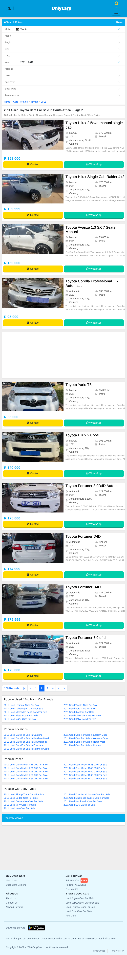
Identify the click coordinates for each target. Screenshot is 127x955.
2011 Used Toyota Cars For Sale (81, 705)
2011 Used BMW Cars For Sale (80, 719)
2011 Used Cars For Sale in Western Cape (86, 738)
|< (24, 688)
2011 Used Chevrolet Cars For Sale (82, 715)
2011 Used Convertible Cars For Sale (23, 801)
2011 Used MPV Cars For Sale (20, 804)
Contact (34, 164)
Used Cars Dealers (16, 884)
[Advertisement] (63, 355)
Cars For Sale (20, 101)
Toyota (34, 101)
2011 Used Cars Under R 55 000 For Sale (26, 775)
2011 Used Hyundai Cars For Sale (22, 705)
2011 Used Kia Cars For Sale (79, 712)
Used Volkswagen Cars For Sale (82, 902)
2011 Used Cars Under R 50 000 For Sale (85, 771)
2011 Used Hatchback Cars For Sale (83, 801)
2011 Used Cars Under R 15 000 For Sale (26, 764)
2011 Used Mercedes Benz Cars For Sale (25, 712)
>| (64, 688)
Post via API (71, 889)
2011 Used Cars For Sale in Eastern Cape (85, 734)
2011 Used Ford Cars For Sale (80, 708)
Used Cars (11, 880)
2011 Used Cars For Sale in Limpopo (83, 745)
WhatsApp (95, 164)
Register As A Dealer (76, 884)
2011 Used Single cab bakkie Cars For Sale (86, 798)
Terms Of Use (98, 951)
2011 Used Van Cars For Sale (19, 808)
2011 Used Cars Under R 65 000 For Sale (26, 778)
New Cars (70, 915)
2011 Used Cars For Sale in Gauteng (23, 734)
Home (7, 101)
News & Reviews (14, 907)
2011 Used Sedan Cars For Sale (21, 798)
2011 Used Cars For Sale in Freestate (23, 745)
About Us (11, 898)
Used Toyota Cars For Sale (79, 898)
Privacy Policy (117, 951)
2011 (43, 101)
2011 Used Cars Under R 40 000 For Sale (85, 768)
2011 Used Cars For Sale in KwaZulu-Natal (26, 738)
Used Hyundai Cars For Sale (80, 907)
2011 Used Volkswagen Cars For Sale (23, 708)
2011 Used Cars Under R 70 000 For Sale (85, 778)
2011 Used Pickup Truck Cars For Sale (24, 794)
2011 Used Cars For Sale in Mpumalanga (25, 741)
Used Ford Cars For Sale (78, 911)
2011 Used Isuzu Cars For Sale (20, 719)
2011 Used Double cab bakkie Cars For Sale (87, 794)
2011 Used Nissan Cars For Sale (21, 715)
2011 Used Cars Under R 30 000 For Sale (26, 768)
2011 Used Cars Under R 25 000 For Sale (85, 764)
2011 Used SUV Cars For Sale (79, 804)
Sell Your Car (76, 880)
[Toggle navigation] (116, 12)
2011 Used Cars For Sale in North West (84, 741)
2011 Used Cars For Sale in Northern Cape (26, 748)
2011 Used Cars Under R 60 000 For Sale (85, 775)
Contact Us (12, 902)
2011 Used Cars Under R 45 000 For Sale (26, 771)
